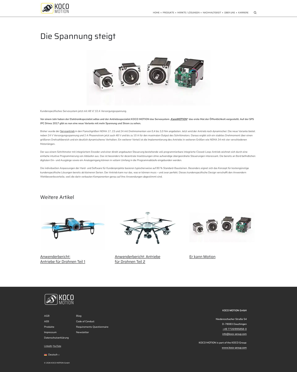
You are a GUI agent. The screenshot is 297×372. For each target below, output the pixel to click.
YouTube (57, 346)
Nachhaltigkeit (212, 12)
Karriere (243, 12)
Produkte (168, 12)
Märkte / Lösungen (188, 12)
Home (156, 12)
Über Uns (229, 12)
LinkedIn (48, 346)
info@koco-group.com (234, 334)
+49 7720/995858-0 (235, 329)
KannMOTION (179, 119)
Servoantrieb (67, 131)
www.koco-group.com (234, 347)
